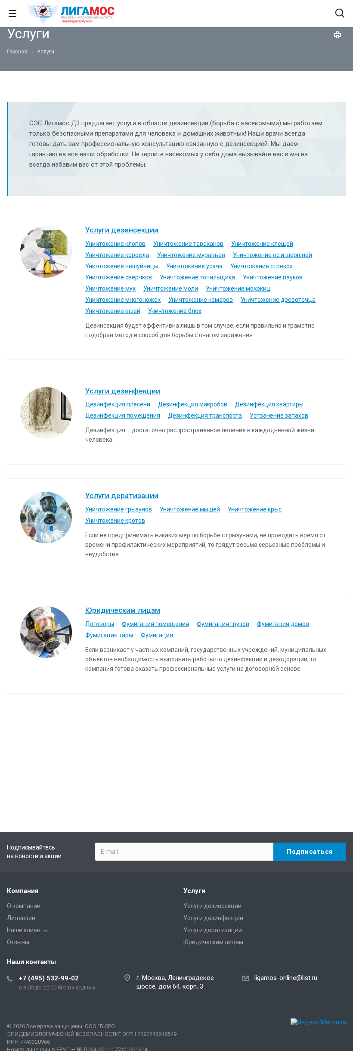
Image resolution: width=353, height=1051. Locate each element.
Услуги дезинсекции (121, 230)
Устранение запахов (279, 415)
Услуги (194, 891)
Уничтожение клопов (115, 243)
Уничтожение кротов (115, 520)
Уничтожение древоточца (278, 299)
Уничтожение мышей (190, 509)
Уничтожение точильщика (197, 277)
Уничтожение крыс (255, 509)
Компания (22, 891)
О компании (23, 905)
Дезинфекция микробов (192, 404)
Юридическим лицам (122, 610)
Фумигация (157, 635)
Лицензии (21, 918)
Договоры (99, 623)
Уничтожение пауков (273, 277)
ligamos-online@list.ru (285, 978)
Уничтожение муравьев (191, 254)
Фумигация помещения (155, 623)
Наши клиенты (27, 930)
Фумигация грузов (223, 623)
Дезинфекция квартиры (269, 404)
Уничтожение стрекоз (261, 266)
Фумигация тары (109, 635)
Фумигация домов (283, 623)
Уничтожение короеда (117, 254)
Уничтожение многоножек (123, 299)
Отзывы (18, 942)
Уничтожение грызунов (118, 509)
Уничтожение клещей (262, 243)
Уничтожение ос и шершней (272, 254)
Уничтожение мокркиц (238, 288)
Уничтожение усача (194, 266)
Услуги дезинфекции (122, 391)
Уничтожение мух (110, 288)
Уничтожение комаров (200, 299)
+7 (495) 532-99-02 (49, 978)
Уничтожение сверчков (118, 277)
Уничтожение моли (170, 288)
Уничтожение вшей (112, 310)
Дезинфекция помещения (122, 415)
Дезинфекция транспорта (205, 415)
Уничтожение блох (174, 310)
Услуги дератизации (121, 495)
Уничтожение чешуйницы (121, 266)
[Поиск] (339, 14)
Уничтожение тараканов (188, 243)
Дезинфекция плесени (117, 404)
